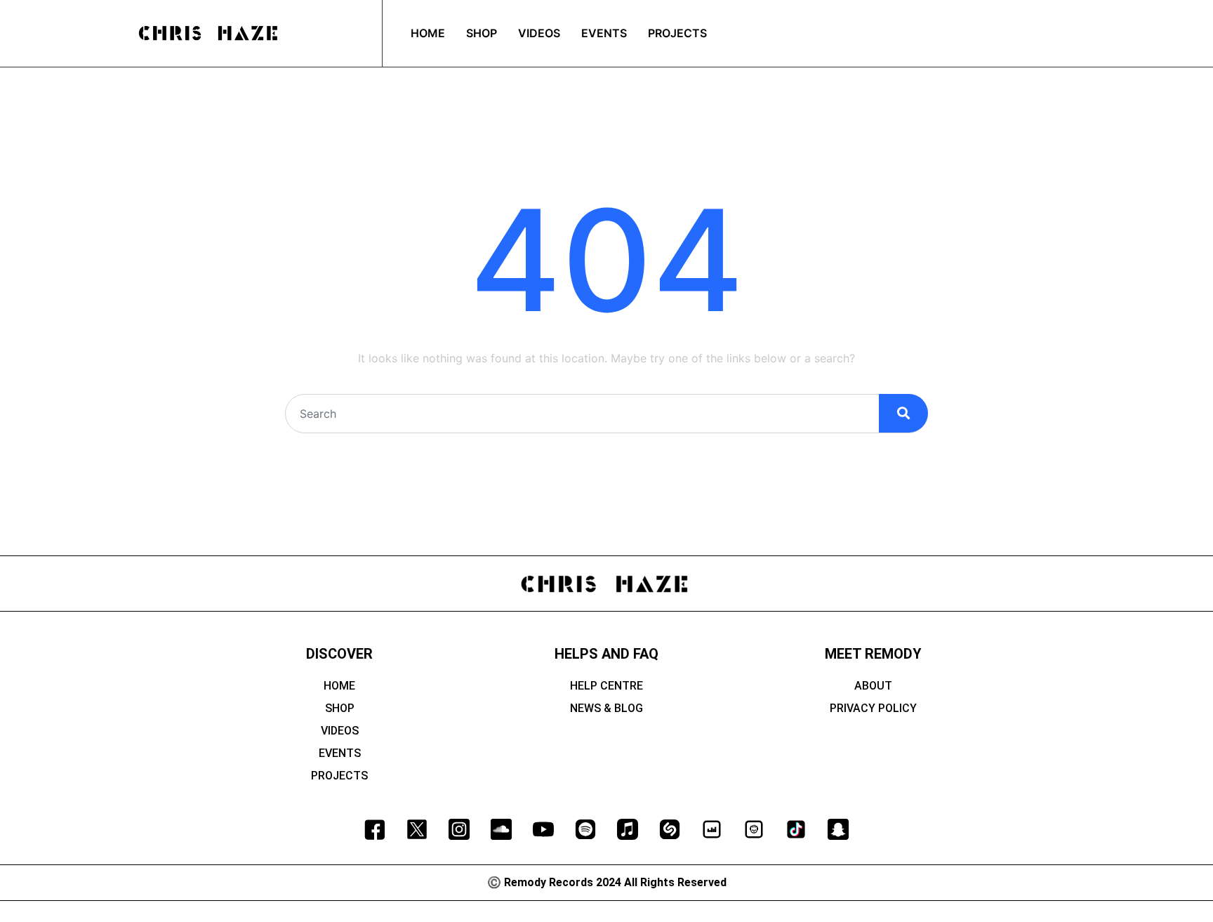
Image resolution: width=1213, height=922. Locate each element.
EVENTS (604, 33)
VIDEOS (539, 33)
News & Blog (606, 708)
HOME (428, 33)
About (873, 685)
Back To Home (607, 463)
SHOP (481, 33)
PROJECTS (677, 33)
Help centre (606, 685)
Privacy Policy (873, 708)
